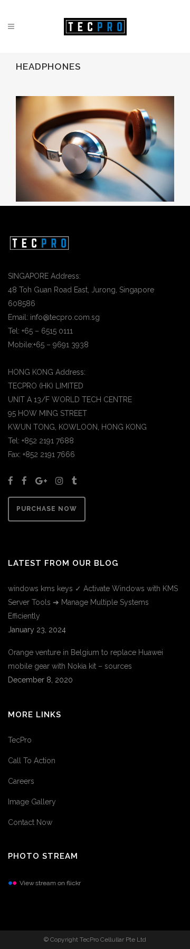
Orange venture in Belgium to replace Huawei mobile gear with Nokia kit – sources (85, 659)
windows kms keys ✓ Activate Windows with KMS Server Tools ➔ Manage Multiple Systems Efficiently (93, 602)
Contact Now (30, 822)
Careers (21, 781)
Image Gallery (32, 802)
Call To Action (31, 760)
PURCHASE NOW (46, 509)
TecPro (20, 740)
